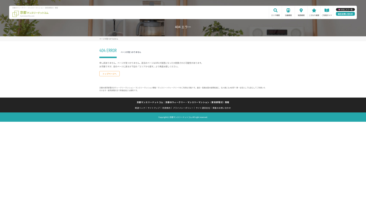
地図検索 (301, 15)
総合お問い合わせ (345, 13)
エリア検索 (275, 15)
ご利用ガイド (327, 15)
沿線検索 (288, 15)
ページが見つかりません (108, 39)
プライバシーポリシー (183, 108)
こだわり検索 (314, 15)
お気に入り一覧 (347, 9)
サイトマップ (154, 108)
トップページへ (110, 73)
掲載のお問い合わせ (222, 108)
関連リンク (140, 108)
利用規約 (166, 108)
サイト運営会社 (203, 108)
